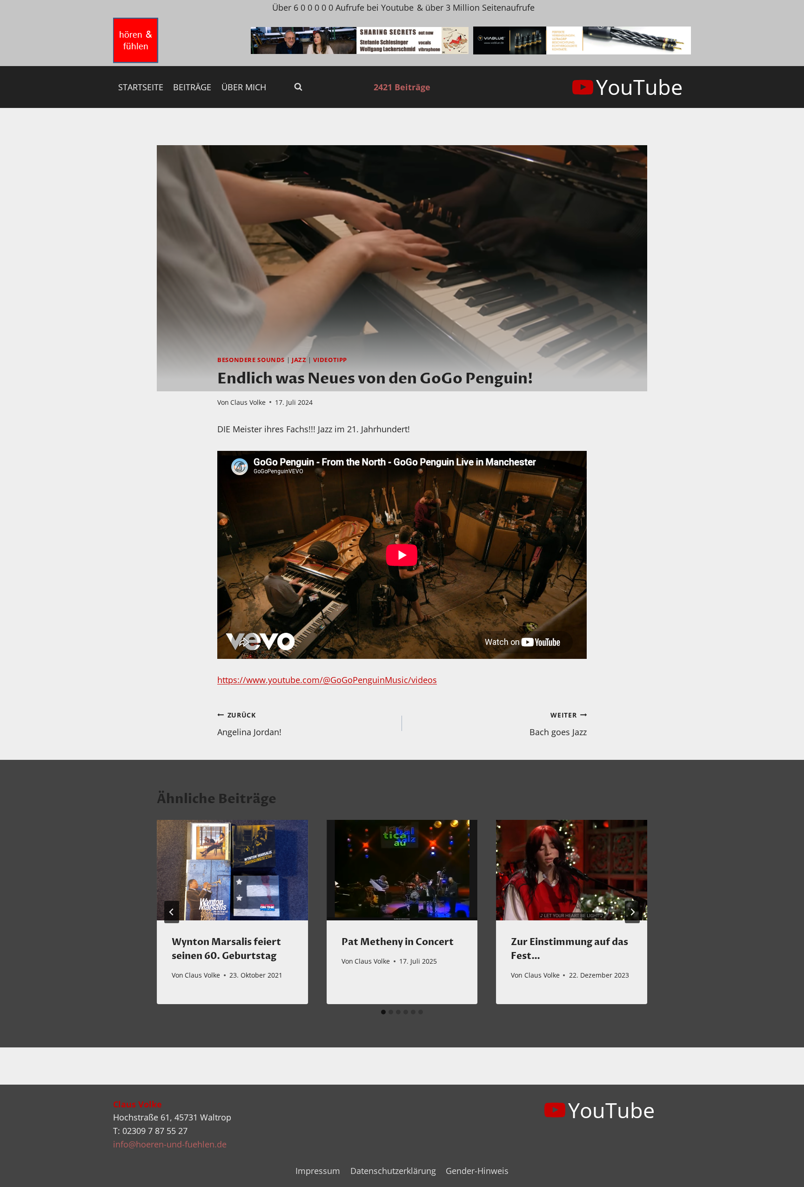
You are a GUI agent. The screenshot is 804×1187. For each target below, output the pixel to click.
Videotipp (330, 360)
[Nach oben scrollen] (780, 1172)
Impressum (317, 1170)
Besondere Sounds (251, 360)
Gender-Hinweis (477, 1170)
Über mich (243, 87)
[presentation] (232, 870)
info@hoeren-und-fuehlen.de (170, 1144)
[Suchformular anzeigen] (298, 87)
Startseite (140, 87)
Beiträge (192, 87)
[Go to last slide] (171, 912)
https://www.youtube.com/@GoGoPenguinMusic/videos (327, 679)
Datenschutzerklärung (393, 1170)
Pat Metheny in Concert (398, 942)
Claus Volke (248, 402)
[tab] (383, 1012)
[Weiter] (632, 912)
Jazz (299, 360)
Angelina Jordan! (249, 724)
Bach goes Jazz (558, 724)
